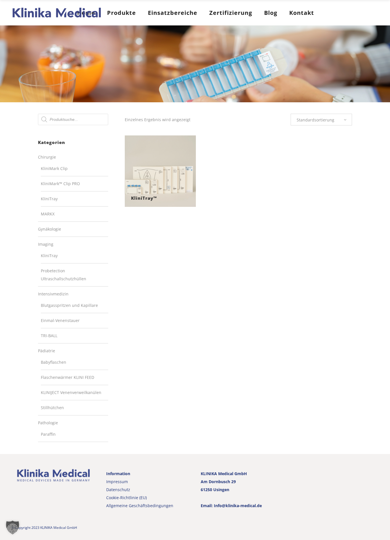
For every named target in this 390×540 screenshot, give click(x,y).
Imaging (45, 244)
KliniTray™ (144, 198)
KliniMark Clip (54, 168)
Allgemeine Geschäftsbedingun (136, 505)
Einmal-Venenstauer (60, 320)
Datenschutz (118, 489)
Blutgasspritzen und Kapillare (69, 305)
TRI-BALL (49, 335)
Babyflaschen (53, 362)
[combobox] (321, 119)
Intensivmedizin (53, 294)
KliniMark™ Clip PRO (60, 183)
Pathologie (48, 422)
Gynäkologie (49, 229)
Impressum (117, 481)
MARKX (48, 214)
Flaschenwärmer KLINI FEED (67, 377)
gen (169, 505)
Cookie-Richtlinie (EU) (126, 497)
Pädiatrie (46, 350)
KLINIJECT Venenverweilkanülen (71, 392)
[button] (12, 527)
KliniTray (49, 198)
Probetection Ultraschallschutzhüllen (63, 274)
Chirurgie (47, 157)
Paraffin (48, 434)
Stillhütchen (52, 407)
